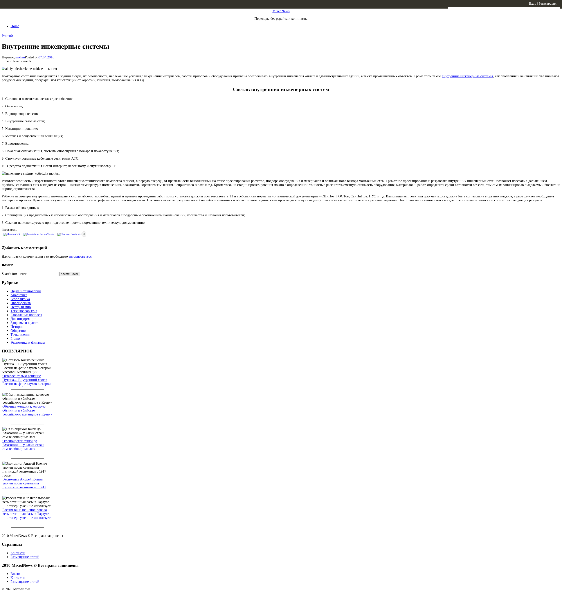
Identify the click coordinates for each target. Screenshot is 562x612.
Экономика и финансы (28, 342)
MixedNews (281, 11)
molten (20, 57)
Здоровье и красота (25, 323)
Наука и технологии (26, 291)
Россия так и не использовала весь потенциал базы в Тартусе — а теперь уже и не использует (26, 514)
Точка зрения (20, 334)
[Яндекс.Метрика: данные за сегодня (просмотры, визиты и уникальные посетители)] (36, 597)
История (17, 327)
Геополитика (20, 299)
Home (15, 26)
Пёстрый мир (21, 307)
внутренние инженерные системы (467, 76)
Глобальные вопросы (26, 315)
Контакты (18, 553)
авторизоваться (80, 256)
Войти (15, 574)
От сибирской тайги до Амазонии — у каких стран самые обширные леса (23, 445)
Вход (532, 3)
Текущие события (24, 311)
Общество (18, 330)
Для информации (23, 319)
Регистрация (548, 3)
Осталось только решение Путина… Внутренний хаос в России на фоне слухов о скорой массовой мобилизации (26, 382)
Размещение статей (25, 557)
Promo (6, 36)
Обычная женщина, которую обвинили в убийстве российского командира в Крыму (27, 410)
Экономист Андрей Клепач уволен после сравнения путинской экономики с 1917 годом (24, 485)
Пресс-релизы (21, 303)
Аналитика (19, 295)
